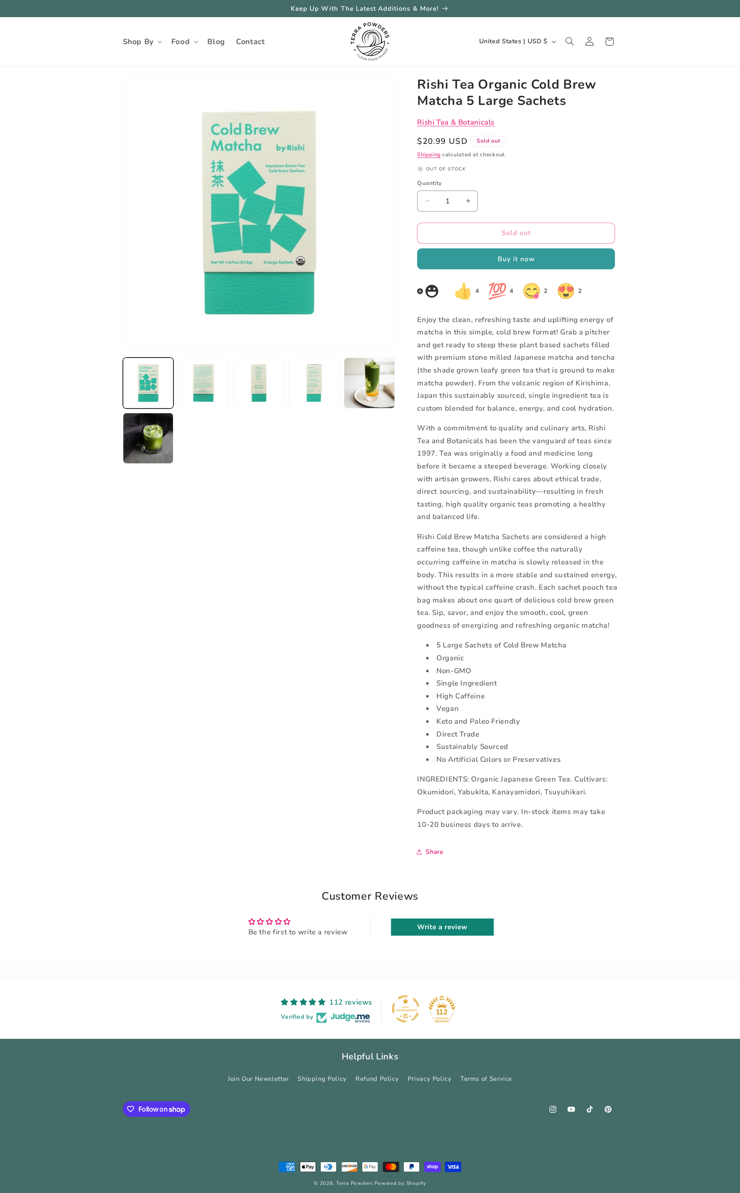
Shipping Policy (322, 1078)
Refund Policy (377, 1078)
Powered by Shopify (400, 1183)
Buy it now (516, 258)
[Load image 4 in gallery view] (314, 383)
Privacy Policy (430, 1078)
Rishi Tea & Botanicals (456, 122)
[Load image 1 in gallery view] (148, 383)
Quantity (429, 183)
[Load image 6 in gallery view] (148, 438)
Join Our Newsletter (258, 1078)
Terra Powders (354, 1183)
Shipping (429, 154)
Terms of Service (486, 1078)
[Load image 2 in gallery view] (203, 383)
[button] (141, 41)
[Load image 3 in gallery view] (258, 383)
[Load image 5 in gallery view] (369, 383)
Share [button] (434, 851)
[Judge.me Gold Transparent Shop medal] (405, 1009)
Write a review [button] (442, 927)
